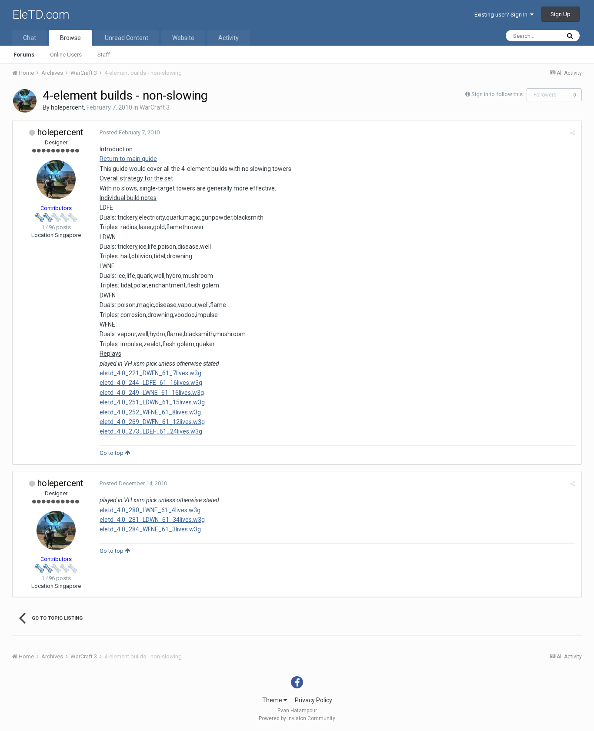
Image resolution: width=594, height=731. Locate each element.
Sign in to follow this (497, 94)
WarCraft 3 (155, 107)
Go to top (112, 453)
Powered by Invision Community (297, 718)
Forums (23, 54)
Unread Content (126, 37)
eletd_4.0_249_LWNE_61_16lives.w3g (152, 392)
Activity (228, 37)
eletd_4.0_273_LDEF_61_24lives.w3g (151, 431)
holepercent (67, 107)
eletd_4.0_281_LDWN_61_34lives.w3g (152, 519)
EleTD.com (41, 14)
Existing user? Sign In (502, 14)
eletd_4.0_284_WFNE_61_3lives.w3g (150, 529)
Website (183, 37)
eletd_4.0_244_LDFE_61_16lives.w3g (151, 382)
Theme (273, 700)
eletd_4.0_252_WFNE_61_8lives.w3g (150, 412)
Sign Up (561, 14)
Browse (70, 37)
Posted (130, 132)
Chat (29, 37)
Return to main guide (128, 158)
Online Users (66, 54)
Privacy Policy (313, 700)
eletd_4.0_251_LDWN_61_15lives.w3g (152, 402)
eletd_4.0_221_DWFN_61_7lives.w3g (150, 373)
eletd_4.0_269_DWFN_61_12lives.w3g (152, 421)
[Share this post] (572, 133)
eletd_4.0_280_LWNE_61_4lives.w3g (150, 510)
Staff (103, 54)
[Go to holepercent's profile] (25, 101)
